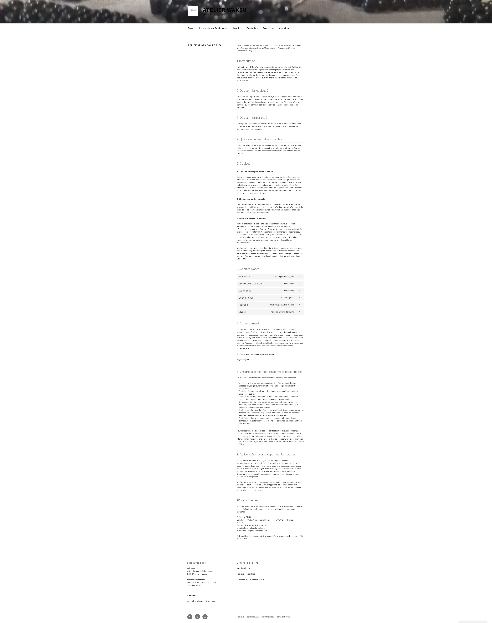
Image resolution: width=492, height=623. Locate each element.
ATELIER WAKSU (225, 10)
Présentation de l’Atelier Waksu (213, 28)
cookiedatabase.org (290, 536)
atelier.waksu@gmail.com (206, 601)
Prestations (252, 28)
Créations (237, 28)
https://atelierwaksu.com (261, 67)
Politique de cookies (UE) (247, 617)
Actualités (284, 28)
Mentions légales (244, 568)
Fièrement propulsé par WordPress (275, 617)
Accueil (191, 28)
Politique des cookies (246, 574)
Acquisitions (268, 28)
